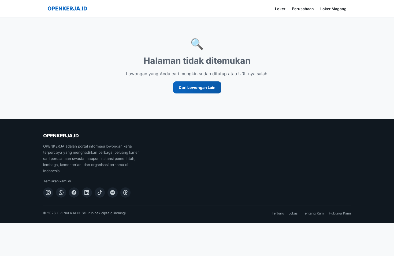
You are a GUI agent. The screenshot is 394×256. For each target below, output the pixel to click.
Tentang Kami (314, 213)
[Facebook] (74, 192)
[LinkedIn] (87, 192)
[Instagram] (48, 192)
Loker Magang (333, 8)
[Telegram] (112, 192)
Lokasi (293, 213)
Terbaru (278, 213)
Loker (280, 8)
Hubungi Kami (340, 213)
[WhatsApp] (61, 192)
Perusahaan (303, 8)
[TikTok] (100, 192)
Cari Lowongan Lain (197, 87)
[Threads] (125, 192)
